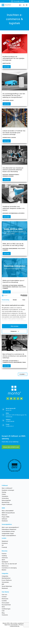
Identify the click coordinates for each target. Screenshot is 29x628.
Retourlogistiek (6, 500)
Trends (24, 362)
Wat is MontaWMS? (8, 510)
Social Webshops (7, 586)
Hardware (20, 285)
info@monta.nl (10, 426)
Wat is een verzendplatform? (10, 527)
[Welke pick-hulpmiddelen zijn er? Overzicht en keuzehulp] (14, 267)
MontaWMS (5, 248)
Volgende (22, 374)
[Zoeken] (23, 5)
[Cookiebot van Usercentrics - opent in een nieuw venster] (20, 296)
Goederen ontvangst (8, 490)
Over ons (4, 594)
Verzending (5, 498)
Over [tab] (24, 299)
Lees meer (7, 67)
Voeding (4, 555)
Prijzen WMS (5, 517)
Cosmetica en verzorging (9, 568)
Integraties (5, 576)
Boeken (4, 570)
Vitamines (5, 557)
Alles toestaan (14, 326)
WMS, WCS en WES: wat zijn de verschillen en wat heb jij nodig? (13, 244)
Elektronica (5, 566)
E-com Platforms (7, 580)
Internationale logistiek (9, 137)
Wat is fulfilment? (7, 488)
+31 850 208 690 (10, 421)
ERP (3, 584)
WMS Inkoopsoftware (8, 513)
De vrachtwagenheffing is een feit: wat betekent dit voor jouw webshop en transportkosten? (14, 95)
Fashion (4, 553)
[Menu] (26, 5)
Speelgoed (5, 562)
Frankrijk (4, 547)
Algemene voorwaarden (11, 624)
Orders (4, 494)
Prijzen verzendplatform (9, 535)
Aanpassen (14, 331)
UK (2, 545)
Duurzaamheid (6, 605)
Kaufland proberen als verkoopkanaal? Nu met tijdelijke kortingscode (13, 58)
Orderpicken (14, 287)
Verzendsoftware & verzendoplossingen (11, 175)
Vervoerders (6, 100)
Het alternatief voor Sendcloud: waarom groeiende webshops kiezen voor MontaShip (13, 169)
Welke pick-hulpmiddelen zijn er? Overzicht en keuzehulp (13, 281)
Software (4, 519)
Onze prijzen (5, 603)
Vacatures (5, 615)
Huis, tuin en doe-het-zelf (9, 564)
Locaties (4, 600)
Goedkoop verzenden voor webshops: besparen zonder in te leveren (13, 208)
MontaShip (5, 174)
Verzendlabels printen (8, 531)
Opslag (4, 492)
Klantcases (5, 598)
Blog (3, 613)
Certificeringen (6, 609)
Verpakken (5, 496)
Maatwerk (5, 588)
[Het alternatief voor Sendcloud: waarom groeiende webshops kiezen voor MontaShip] (14, 155)
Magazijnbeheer (13, 248)
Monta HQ (8, 410)
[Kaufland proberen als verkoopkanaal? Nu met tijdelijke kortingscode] (14, 43)
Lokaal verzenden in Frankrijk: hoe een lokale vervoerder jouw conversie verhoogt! (14, 132)
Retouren (4, 515)
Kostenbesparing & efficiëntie (16, 213)
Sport (3, 559)
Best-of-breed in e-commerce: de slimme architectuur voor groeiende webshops (14, 356)
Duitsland (5, 543)
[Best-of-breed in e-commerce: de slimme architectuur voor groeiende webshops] (14, 341)
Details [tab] (15, 299)
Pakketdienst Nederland (9, 529)
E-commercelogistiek (11, 361)
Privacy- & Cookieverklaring (17, 625)
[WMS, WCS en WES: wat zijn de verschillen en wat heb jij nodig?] (14, 230)
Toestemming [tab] (5, 299)
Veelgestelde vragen (8, 533)
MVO (3, 607)
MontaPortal (5, 502)
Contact (4, 596)
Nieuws (12, 100)
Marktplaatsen (6, 63)
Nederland (5, 541)
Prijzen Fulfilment (7, 504)
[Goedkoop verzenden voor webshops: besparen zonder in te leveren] (14, 193)
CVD (3, 611)
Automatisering (13, 285)
